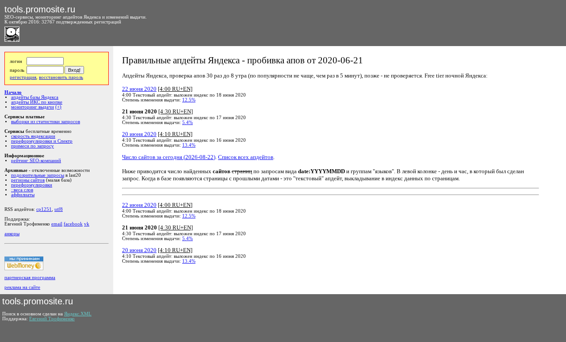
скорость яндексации (33, 136)
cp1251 (44, 209)
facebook (73, 224)
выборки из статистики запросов (45, 121)
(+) (58, 107)
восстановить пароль (61, 77)
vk (86, 224)
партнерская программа (29, 277)
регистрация (23, 77)
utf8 (58, 209)
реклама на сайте (22, 287)
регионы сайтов (28, 180)
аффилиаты (22, 194)
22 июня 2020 (139, 89)
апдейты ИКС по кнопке (36, 102)
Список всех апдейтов (245, 157)
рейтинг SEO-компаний (36, 160)
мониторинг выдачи (32, 107)
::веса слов (22, 189)
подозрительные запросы (37, 175)
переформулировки (31, 185)
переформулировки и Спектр (42, 141)
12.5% (188, 99)
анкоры (11, 233)
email (56, 224)
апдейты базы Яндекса (34, 97)
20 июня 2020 (139, 134)
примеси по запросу (32, 146)
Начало (13, 92)
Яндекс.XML (78, 313)
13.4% (188, 145)
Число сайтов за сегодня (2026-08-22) (168, 157)
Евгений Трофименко (52, 318)
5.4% (187, 122)
